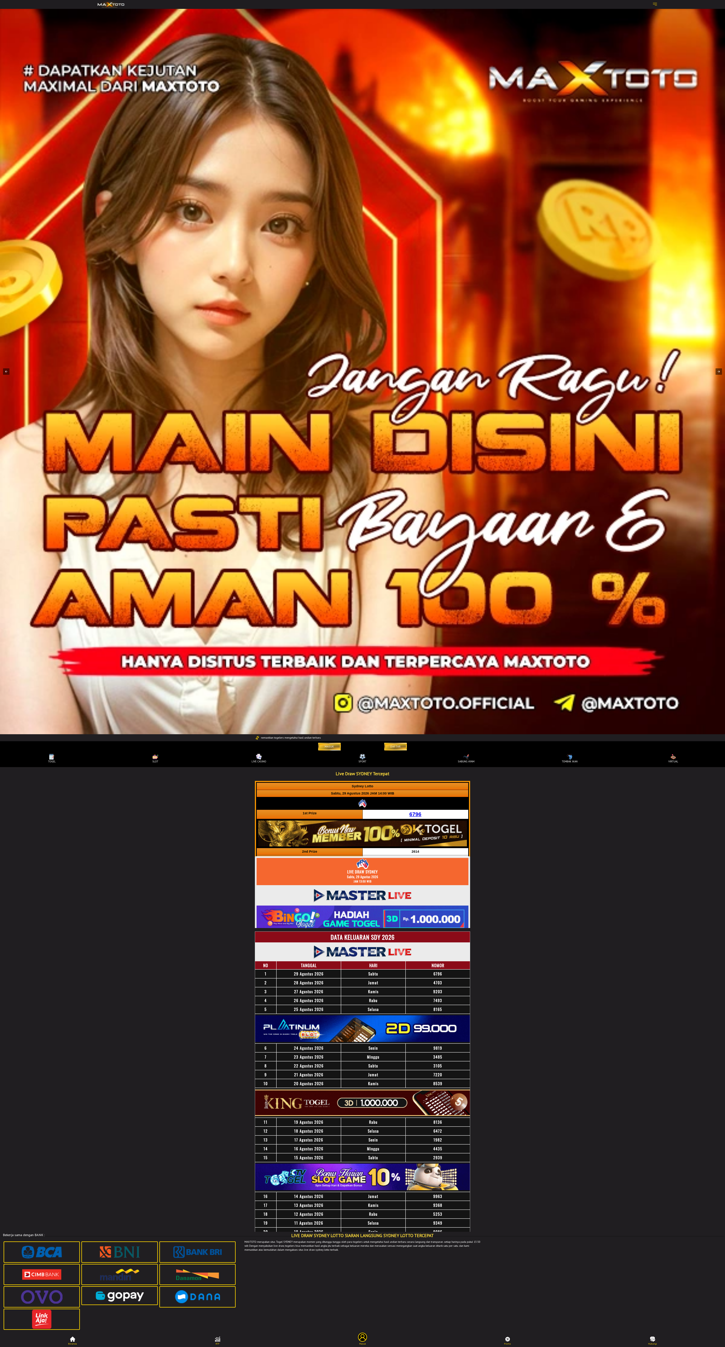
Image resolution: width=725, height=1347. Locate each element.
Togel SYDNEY (284, 1241)
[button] (6, 371)
